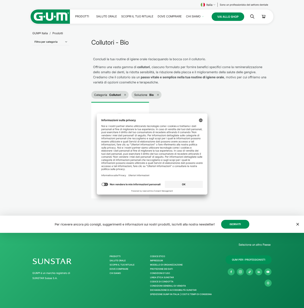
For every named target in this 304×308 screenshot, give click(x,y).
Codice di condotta (161, 282)
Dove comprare (170, 16)
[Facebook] (231, 271)
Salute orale (106, 16)
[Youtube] (267, 271)
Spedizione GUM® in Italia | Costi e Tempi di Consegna (181, 294)
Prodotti (82, 16)
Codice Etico (157, 256)
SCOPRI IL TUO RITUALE (137, 16)
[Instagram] (240, 271)
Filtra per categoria (46, 41)
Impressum (156, 261)
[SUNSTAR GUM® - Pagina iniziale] (50, 16)
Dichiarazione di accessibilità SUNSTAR (173, 290)
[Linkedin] (258, 271)
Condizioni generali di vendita (168, 286)
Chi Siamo (193, 16)
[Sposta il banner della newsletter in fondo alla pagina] (298, 224)
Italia (209, 4)
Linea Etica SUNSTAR (162, 277)
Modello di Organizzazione (166, 265)
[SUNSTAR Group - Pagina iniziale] (61, 261)
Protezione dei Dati (161, 269)
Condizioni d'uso (160, 273)
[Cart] (264, 16)
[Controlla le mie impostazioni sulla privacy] (268, 283)
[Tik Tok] (249, 271)
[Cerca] (249, 16)
